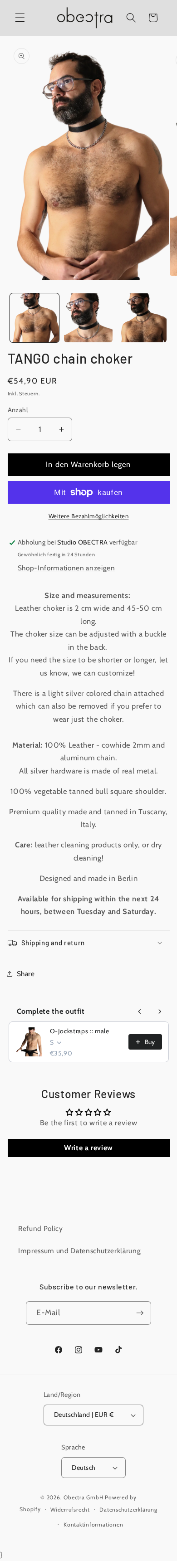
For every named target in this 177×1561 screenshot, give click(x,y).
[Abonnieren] (140, 1313)
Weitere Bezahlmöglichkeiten (89, 516)
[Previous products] (140, 1011)
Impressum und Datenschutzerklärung (79, 1250)
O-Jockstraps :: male (79, 1031)
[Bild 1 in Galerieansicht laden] (34, 317)
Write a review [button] (88, 1147)
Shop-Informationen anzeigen (66, 568)
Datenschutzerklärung (128, 1509)
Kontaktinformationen (93, 1524)
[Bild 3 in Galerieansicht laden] (142, 317)
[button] (20, 18)
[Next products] (160, 1011)
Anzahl (18, 410)
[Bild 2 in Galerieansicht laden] (88, 317)
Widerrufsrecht (70, 1509)
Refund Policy (40, 1228)
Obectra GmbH (83, 1497)
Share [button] (26, 973)
